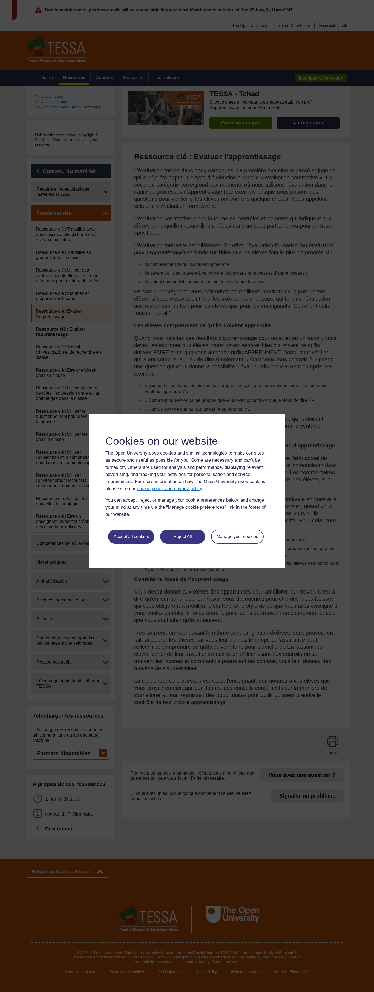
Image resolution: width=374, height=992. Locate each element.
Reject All (182, 536)
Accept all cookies (131, 536)
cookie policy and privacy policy (169, 488)
